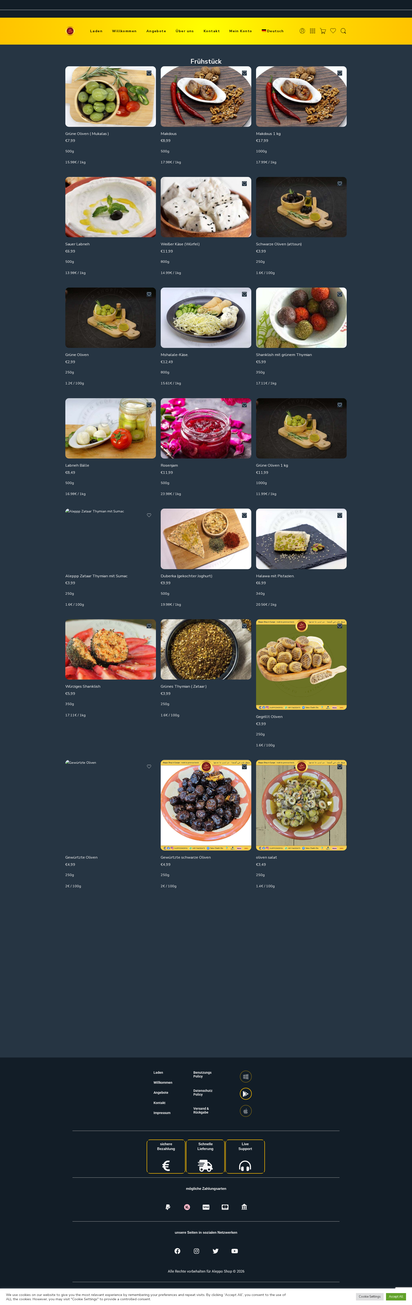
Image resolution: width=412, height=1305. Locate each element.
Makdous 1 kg (268, 133)
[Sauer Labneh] (110, 207)
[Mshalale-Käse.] (206, 318)
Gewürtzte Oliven (81, 857)
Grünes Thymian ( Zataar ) (184, 686)
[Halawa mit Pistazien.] (301, 539)
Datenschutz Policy (202, 1092)
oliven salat (266, 857)
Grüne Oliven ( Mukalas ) (87, 133)
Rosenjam (169, 465)
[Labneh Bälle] (110, 428)
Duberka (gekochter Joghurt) (186, 576)
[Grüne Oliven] (110, 318)
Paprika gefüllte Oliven (277, 990)
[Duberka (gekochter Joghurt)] (206, 539)
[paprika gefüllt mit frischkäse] (110, 946)
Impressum (162, 1113)
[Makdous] (206, 96)
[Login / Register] (302, 31)
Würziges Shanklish (82, 686)
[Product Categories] (312, 31)
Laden (96, 31)
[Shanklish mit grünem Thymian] (301, 318)
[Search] (343, 31)
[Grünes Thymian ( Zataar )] (206, 649)
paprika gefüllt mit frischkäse (91, 998)
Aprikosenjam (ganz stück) (184, 968)
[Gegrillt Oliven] (301, 664)
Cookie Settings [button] (370, 1297)
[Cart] (322, 31)
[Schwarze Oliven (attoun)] (301, 207)
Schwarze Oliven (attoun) (279, 244)
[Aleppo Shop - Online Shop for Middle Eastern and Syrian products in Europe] (70, 31)
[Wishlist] (149, 73)
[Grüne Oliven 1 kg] (301, 428)
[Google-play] (246, 1094)
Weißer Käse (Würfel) (180, 244)
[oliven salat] (301, 805)
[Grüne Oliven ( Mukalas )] (110, 96)
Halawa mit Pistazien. (275, 576)
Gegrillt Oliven (269, 716)
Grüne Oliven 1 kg (272, 465)
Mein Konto (240, 31)
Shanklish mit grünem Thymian (284, 354)
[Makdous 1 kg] (301, 96)
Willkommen (124, 31)
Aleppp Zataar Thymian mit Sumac (96, 576)
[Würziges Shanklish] (110, 649)
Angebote (156, 31)
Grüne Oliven (77, 354)
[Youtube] (235, 1251)
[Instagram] (196, 1251)
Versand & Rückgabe (201, 1110)
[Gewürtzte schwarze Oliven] (206, 805)
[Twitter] (215, 1251)
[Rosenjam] (206, 428)
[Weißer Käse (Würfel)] (206, 207)
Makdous (169, 133)
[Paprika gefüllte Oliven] (301, 942)
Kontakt (212, 31)
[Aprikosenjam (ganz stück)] (206, 931)
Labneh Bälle (77, 465)
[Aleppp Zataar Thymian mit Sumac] (110, 539)
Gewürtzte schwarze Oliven (186, 857)
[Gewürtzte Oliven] (110, 805)
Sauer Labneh (77, 244)
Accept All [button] (396, 1297)
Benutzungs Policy (202, 1074)
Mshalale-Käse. (174, 354)
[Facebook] (177, 1251)
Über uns (185, 31)
